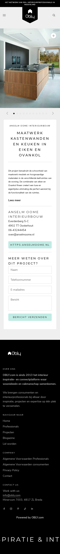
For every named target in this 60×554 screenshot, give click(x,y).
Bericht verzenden (30, 317)
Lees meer (14, 200)
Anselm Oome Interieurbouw (30, 126)
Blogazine (9, 438)
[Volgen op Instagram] (11, 508)
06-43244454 (17, 230)
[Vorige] (7, 113)
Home (6, 421)
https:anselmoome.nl (30, 245)
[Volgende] (53, 113)
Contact (7, 476)
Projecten (8, 432)
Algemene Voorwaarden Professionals (26, 459)
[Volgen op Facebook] (4, 508)
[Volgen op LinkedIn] (32, 508)
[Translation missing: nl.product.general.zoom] (53, 35)
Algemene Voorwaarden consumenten (26, 464)
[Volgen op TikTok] (25, 508)
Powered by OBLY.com (30, 517)
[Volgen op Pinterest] (18, 508)
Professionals (11, 426)
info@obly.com (11, 495)
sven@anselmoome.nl (21, 234)
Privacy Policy (11, 470)
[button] (30, 68)
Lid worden (9, 444)
